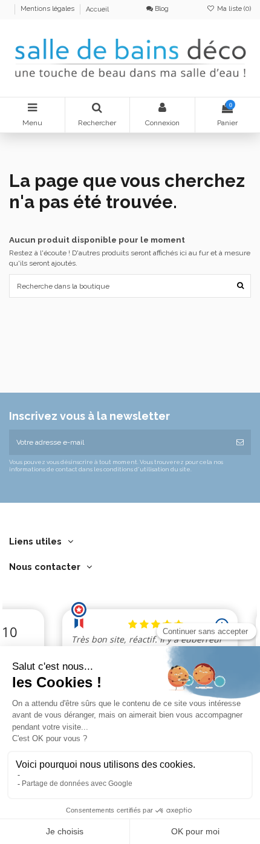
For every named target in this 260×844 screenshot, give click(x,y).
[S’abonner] (240, 442)
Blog (161, 9)
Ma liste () (233, 9)
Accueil (97, 9)
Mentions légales (48, 9)
